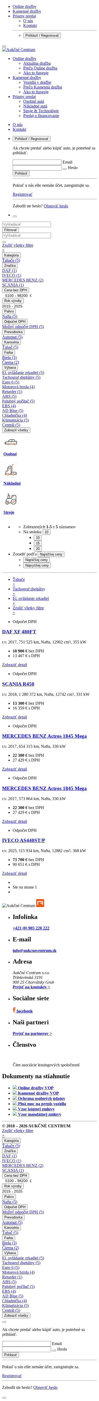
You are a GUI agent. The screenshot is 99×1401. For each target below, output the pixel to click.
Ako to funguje (36, 73)
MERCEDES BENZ (22, 280)
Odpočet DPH (14, 322)
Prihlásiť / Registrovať (42, 36)
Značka (10, 266)
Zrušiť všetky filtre (17, 247)
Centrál (11, 425)
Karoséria (11, 342)
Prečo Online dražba (40, 68)
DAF (9, 270)
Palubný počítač (18, 401)
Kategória (11, 255)
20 (38, 549)
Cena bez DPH (15, 290)
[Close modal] (4, 1322)
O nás (28, 20)
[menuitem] (55, 65)
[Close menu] (4, 46)
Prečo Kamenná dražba (42, 87)
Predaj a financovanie (41, 115)
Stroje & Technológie (41, 111)
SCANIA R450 (18, 684)
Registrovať (22, 194)
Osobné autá (33, 101)
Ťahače (11, 260)
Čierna (10, 362)
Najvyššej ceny (37, 565)
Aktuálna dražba (37, 63)
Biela (9, 357)
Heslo (73, 167)
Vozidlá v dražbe (37, 82)
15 (38, 543)
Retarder (12, 391)
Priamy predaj (24, 16)
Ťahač (10, 347)
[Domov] (18, 49)
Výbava (10, 368)
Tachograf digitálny (21, 377)
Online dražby (24, 6)
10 (38, 538)
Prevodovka (13, 332)
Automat (12, 337)
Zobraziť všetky (16, 430)
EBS (9, 406)
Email (67, 162)
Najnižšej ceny (36, 560)
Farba (8, 352)
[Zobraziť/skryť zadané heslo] (65, 169)
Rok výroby (13, 301)
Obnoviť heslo (56, 206)
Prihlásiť (21, 173)
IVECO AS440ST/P (23, 840)
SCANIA (13, 285)
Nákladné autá (35, 106)
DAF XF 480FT (19, 631)
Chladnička (14, 415)
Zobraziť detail (14, 664)
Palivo (9, 311)
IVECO (11, 275)
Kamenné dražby (27, 11)
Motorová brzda (18, 387)
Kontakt (30, 25)
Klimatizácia (15, 420)
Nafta (9, 316)
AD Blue (12, 410)
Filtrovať (10, 230)
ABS (9, 396)
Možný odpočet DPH (23, 326)
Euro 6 (10, 382)
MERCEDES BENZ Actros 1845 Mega (44, 736)
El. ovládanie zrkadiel (23, 372)
